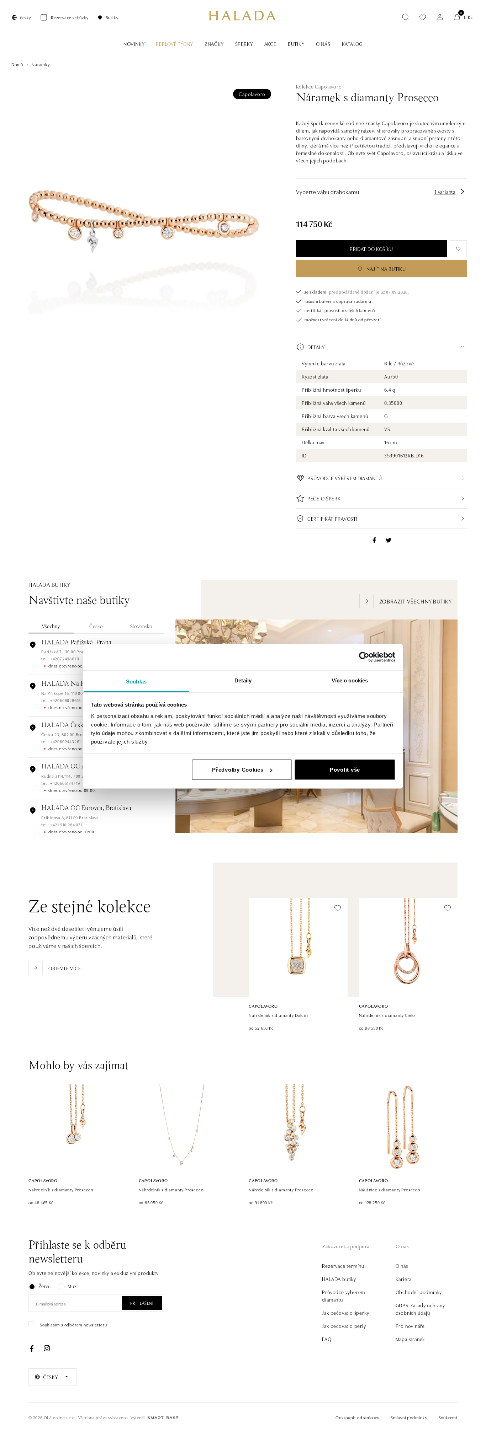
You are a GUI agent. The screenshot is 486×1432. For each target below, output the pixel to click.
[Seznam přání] (423, 17)
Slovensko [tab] (141, 625)
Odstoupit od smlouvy (357, 1417)
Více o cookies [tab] (350, 680)
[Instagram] (46, 1348)
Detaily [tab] (243, 680)
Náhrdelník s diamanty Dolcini (279, 1015)
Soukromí (448, 1417)
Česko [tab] (96, 625)
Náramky (41, 64)
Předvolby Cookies (238, 770)
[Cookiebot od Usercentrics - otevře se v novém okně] (364, 657)
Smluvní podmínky (409, 1417)
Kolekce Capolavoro (319, 86)
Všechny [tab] (51, 625)
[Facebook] (31, 1348)
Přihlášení (142, 1303)
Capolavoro (252, 93)
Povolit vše (345, 770)
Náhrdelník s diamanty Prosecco (60, 1189)
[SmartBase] (163, 1417)
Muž (72, 1285)
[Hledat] (405, 17)
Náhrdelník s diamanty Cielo (387, 1015)
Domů (17, 64)
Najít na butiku (386, 268)
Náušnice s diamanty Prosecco (389, 1189)
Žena (43, 1285)
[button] (381, 347)
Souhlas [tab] (136, 681)
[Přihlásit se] (440, 17)
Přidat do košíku (371, 248)
